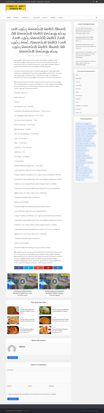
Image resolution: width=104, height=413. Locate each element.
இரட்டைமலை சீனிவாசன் (83, 167)
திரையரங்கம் (47, 1)
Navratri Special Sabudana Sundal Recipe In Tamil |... (60, 310)
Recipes (84, 148)
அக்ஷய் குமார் (80, 165)
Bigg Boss (88, 123)
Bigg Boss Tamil (81, 126)
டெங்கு (78, 175)
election (84, 131)
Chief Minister (91, 126)
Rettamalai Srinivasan (82, 150)
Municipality (87, 140)
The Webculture (26, 410)
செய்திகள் (16, 17)
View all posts (12, 357)
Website (51, 386)
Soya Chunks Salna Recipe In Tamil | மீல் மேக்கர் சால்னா (60, 320)
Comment (10, 370)
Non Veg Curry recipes (83, 143)
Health (78, 136)
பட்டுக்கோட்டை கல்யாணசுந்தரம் (23, 1)
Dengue (84, 128)
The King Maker (81, 160)
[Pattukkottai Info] (16, 8)
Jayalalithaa (90, 136)
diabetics (91, 128)
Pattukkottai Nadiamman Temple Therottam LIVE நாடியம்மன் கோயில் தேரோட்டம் (84, 39)
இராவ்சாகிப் (80, 170)
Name (9, 386)
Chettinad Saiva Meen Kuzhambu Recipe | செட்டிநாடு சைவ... (27, 330)
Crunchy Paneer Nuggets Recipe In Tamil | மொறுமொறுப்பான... (60, 330)
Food (84, 133)
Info (84, 136)
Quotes (53, 17)
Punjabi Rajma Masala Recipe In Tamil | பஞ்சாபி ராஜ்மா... (27, 311)
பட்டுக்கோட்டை (89, 177)
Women (91, 162)
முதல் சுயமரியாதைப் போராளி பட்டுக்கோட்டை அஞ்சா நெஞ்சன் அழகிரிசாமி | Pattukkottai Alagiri (86, 62)
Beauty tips (80, 123)
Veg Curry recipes (81, 162)
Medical (79, 140)
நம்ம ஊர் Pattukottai (10, 1)
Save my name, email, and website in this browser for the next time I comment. (32, 394)
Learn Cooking (88, 138)
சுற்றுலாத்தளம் (40, 1)
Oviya (92, 143)
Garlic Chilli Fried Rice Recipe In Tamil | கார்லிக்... (27, 320)
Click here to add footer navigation (89, 410)
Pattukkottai (80, 145)
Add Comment (39, 55)
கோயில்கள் (33, 1)
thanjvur (90, 158)
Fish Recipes (92, 131)
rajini (78, 148)
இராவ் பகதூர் (88, 170)
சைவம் (38, 25)
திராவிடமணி (86, 175)
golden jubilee (92, 133)
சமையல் (44, 17)
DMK (78, 131)
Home (9, 17)
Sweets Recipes (81, 158)
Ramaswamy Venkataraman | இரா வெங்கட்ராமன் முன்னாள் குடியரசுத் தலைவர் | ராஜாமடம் (86, 46)
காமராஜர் (79, 172)
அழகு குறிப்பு (36, 17)
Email (30, 386)
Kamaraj (79, 138)
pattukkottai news (90, 145)
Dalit (78, 128)
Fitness (79, 133)
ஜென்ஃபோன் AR (88, 172)
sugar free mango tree (83, 155)
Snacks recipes (81, 153)
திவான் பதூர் (80, 177)
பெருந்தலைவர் (80, 179)
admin (47, 55)
